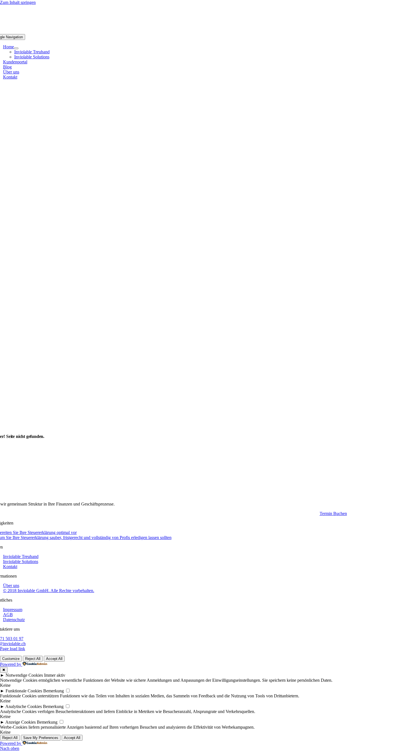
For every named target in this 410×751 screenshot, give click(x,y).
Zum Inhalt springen (18, 2)
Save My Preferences (40, 738)
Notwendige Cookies (24, 675)
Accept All (54, 659)
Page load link (12, 648)
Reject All (32, 659)
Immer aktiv (54, 675)
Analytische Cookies (23, 706)
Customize (11, 659)
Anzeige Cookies (20, 722)
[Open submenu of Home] (16, 48)
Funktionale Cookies (24, 690)
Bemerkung (53, 690)
